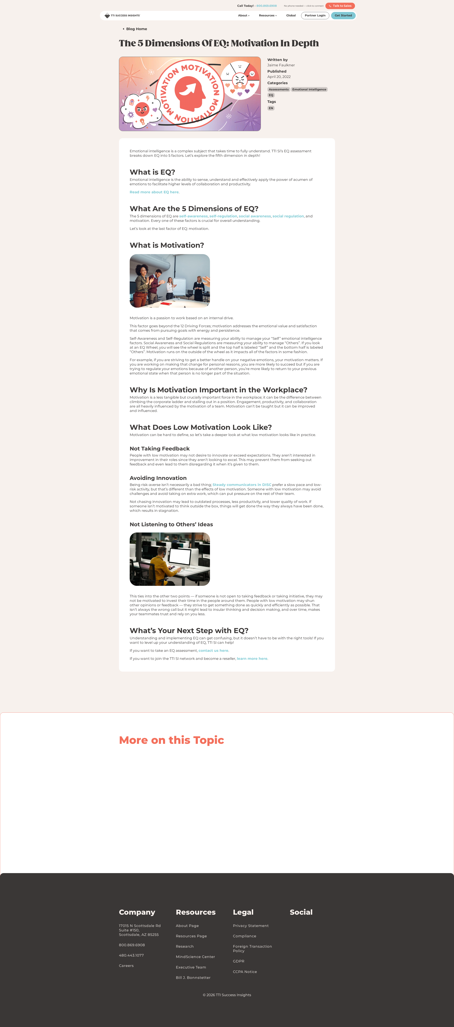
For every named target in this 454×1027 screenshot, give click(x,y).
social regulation (288, 216)
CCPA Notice (245, 971)
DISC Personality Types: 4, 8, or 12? (164, 766)
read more (130, 777)
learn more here (252, 658)
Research (185, 946)
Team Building (152, 794)
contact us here (213, 650)
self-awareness (193, 216)
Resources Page (191, 936)
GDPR (238, 961)
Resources (267, 15)
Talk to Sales (342, 5)
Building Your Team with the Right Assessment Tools (185, 788)
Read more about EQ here (154, 192)
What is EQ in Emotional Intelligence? (167, 820)
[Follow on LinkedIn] (291, 926)
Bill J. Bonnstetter (193, 977)
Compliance (244, 936)
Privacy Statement (251, 925)
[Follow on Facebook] (295, 926)
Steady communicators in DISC (242, 485)
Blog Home (136, 29)
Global (291, 15)
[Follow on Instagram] (299, 926)
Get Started (343, 15)
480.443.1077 (131, 955)
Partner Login (315, 15)
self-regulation (223, 216)
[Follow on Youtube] (302, 926)
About (242, 15)
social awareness (255, 216)
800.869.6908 (267, 5)
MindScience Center (195, 957)
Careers (126, 966)
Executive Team (191, 967)
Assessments (279, 89)
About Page (187, 925)
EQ (271, 95)
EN (271, 108)
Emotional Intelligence (309, 89)
